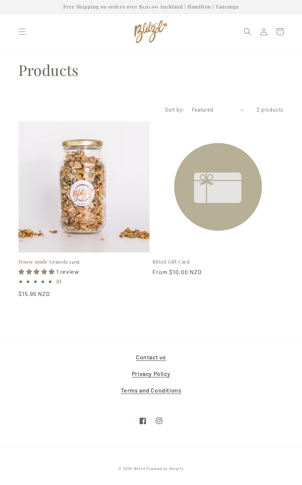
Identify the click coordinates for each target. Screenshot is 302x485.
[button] (22, 32)
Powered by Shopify (165, 468)
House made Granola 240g (49, 262)
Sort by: (174, 110)
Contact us (151, 356)
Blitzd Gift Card (171, 262)
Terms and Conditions (151, 390)
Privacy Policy (151, 373)
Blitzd (139, 468)
